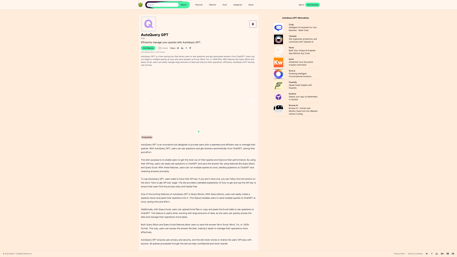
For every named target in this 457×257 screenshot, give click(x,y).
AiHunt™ (12, 254)
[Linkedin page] (437, 253)
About (250, 5)
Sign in (301, 5)
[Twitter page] (427, 253)
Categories (237, 5)
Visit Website (148, 48)
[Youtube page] (448, 253)
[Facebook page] (432, 254)
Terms (415, 254)
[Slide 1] (198, 131)
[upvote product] (252, 24)
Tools (224, 5)
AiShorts (212, 5)
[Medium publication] (442, 253)
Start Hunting (312, 5)
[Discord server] (453, 253)
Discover (199, 5)
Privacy (399, 254)
